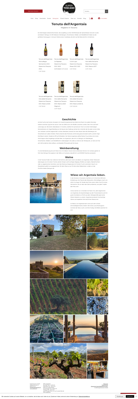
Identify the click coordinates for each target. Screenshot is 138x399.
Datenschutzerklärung (84, 396)
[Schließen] (136, 396)
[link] (91, 18)
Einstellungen (120, 396)
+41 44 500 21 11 (33, 388)
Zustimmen (130, 396)
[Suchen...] (106, 11)
